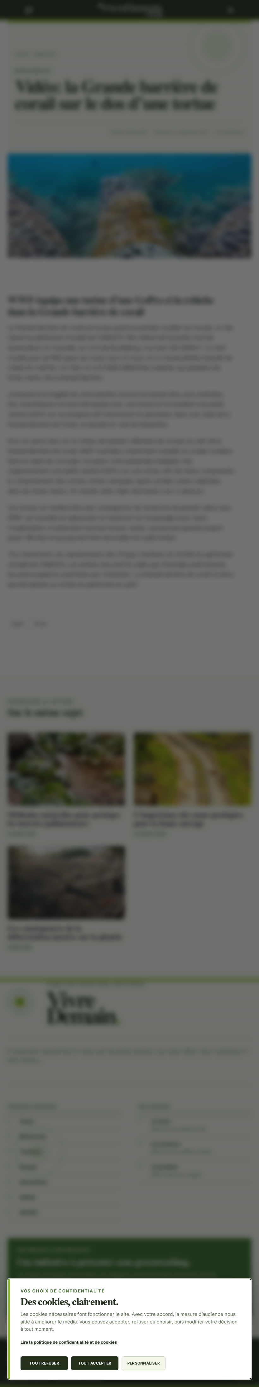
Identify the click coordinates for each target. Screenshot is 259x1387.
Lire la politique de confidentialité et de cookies (69, 1342)
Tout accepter (94, 1363)
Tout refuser (44, 1363)
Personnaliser (143, 1363)
